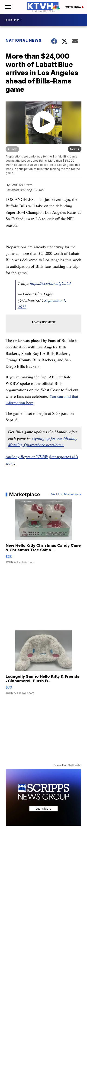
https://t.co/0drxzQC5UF (51, 283)
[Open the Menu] (7, 7)
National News (24, 40)
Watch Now (73, 7)
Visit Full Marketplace (66, 494)
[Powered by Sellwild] (74, 765)
